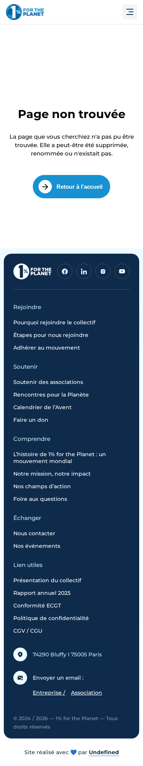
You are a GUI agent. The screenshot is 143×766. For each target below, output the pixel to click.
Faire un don (30, 419)
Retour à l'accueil (79, 186)
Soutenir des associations (48, 382)
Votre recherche (33, 34)
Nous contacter (34, 533)
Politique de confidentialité (51, 618)
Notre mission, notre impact (52, 473)
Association (86, 692)
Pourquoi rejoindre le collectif (54, 322)
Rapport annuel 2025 (42, 592)
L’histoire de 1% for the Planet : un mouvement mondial (59, 458)
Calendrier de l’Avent (42, 407)
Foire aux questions (40, 499)
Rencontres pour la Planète (51, 394)
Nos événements (36, 546)
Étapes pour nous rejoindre (50, 335)
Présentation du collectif (47, 580)
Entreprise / (49, 692)
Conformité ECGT (37, 605)
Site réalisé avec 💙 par (71, 752)
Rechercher (102, 55)
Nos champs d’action (42, 486)
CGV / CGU (27, 630)
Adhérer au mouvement (46, 347)
